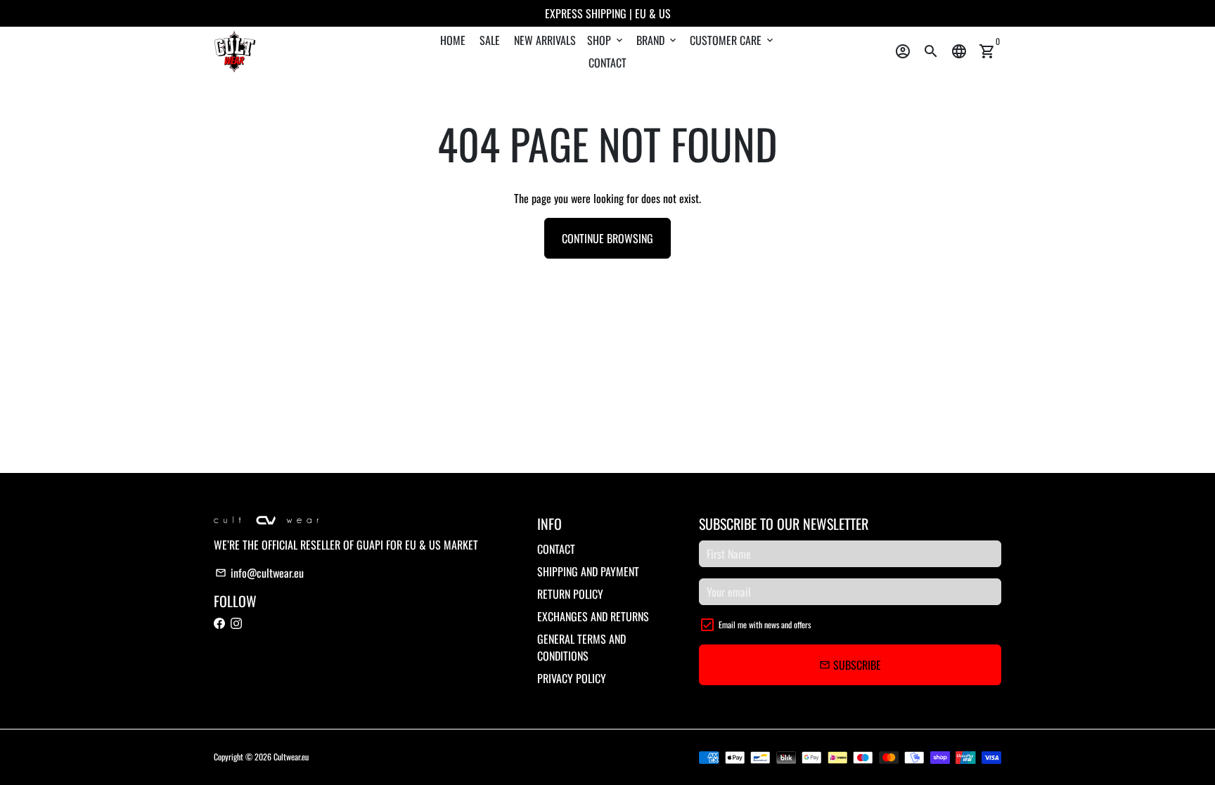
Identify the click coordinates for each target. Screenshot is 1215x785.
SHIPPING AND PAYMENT (588, 571)
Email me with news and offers (765, 624)
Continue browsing (607, 238)
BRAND (657, 40)
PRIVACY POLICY (571, 678)
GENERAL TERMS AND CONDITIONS (581, 647)
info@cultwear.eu (259, 572)
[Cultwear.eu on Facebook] (219, 623)
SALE (490, 40)
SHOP (606, 40)
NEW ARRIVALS (545, 40)
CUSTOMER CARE (733, 40)
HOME (452, 40)
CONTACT (607, 62)
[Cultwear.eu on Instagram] (236, 623)
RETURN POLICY (570, 593)
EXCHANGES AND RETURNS (593, 616)
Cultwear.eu (291, 757)
